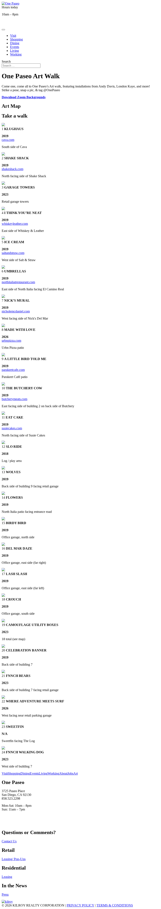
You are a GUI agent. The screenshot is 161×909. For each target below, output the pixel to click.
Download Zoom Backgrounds (23, 97)
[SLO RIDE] (3, 443)
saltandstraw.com (13, 253)
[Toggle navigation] (3, 29)
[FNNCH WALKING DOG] (3, 748)
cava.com (8, 140)
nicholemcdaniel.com (16, 311)
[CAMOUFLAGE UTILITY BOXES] (3, 621)
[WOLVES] (3, 468)
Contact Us (9, 841)
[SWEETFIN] (3, 723)
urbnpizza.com (11, 340)
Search (6, 61)
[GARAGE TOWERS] (3, 183)
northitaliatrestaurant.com (18, 282)
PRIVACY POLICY (80, 905)
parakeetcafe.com (13, 370)
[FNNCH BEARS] (3, 672)
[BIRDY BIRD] (3, 519)
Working (16, 54)
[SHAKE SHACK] (3, 154)
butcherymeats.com (14, 399)
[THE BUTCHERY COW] (3, 384)
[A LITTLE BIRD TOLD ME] (3, 355)
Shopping (16, 39)
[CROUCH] (3, 595)
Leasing (7, 877)
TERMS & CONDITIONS (114, 905)
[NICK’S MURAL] (3, 296)
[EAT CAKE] (3, 413)
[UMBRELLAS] (3, 267)
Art (75, 773)
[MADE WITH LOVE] (3, 326)
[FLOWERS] (3, 494)
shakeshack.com (12, 169)
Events (14, 47)
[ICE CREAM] (3, 238)
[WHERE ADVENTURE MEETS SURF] (3, 697)
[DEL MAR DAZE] (3, 544)
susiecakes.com (12, 428)
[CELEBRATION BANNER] (3, 646)
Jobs (70, 773)
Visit (13, 35)
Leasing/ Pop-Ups (14, 859)
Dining (14, 43)
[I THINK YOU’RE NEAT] (3, 209)
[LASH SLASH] (3, 570)
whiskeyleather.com (15, 223)
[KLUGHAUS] (3, 125)
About (63, 773)
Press (5, 894)
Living (14, 50)
